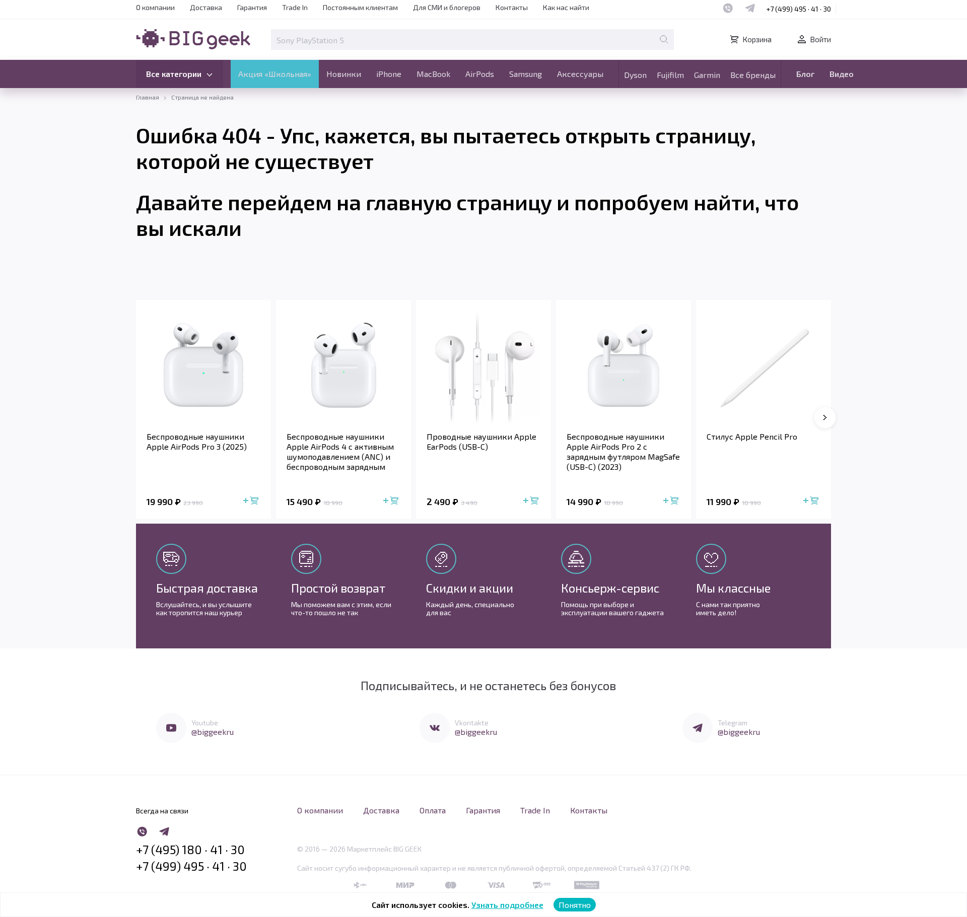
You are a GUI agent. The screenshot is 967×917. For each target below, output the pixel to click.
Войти (820, 39)
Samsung (525, 73)
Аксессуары (580, 73)
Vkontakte (472, 722)
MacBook (433, 73)
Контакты (512, 7)
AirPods (479, 73)
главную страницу (459, 201)
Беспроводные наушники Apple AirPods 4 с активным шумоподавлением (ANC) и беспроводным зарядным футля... (340, 452)
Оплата (433, 810)
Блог (805, 73)
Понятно (575, 904)
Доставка (206, 7)
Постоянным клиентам (360, 7)
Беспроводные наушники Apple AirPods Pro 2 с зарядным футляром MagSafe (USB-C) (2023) (623, 451)
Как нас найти (566, 7)
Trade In (295, 7)
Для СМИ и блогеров (446, 7)
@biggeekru (212, 731)
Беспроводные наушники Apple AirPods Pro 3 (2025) (197, 441)
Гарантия (252, 7)
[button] (825, 417)
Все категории (173, 73)
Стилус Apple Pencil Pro (752, 436)
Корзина (757, 39)
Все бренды (753, 74)
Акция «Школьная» (274, 73)
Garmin (707, 74)
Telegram (732, 722)
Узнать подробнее (507, 904)
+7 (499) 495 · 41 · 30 (798, 9)
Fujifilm (670, 74)
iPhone (388, 73)
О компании (155, 7)
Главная (147, 97)
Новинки (343, 73)
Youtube (204, 722)
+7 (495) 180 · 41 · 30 (190, 850)
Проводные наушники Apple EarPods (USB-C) (481, 441)
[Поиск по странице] (664, 39)
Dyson (635, 74)
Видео (842, 73)
